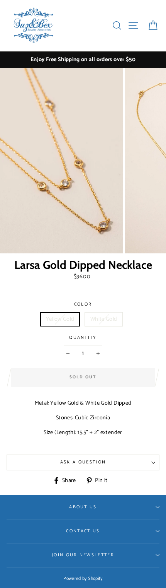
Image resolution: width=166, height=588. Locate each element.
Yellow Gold (60, 319)
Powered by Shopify (83, 578)
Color (83, 304)
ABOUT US (83, 507)
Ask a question (83, 462)
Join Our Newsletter (83, 555)
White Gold (103, 319)
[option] (83, 59)
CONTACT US (83, 531)
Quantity (83, 337)
